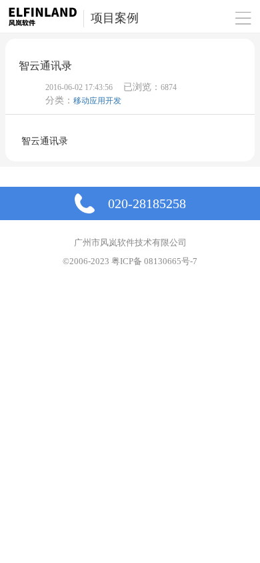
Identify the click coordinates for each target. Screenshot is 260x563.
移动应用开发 (97, 100)
